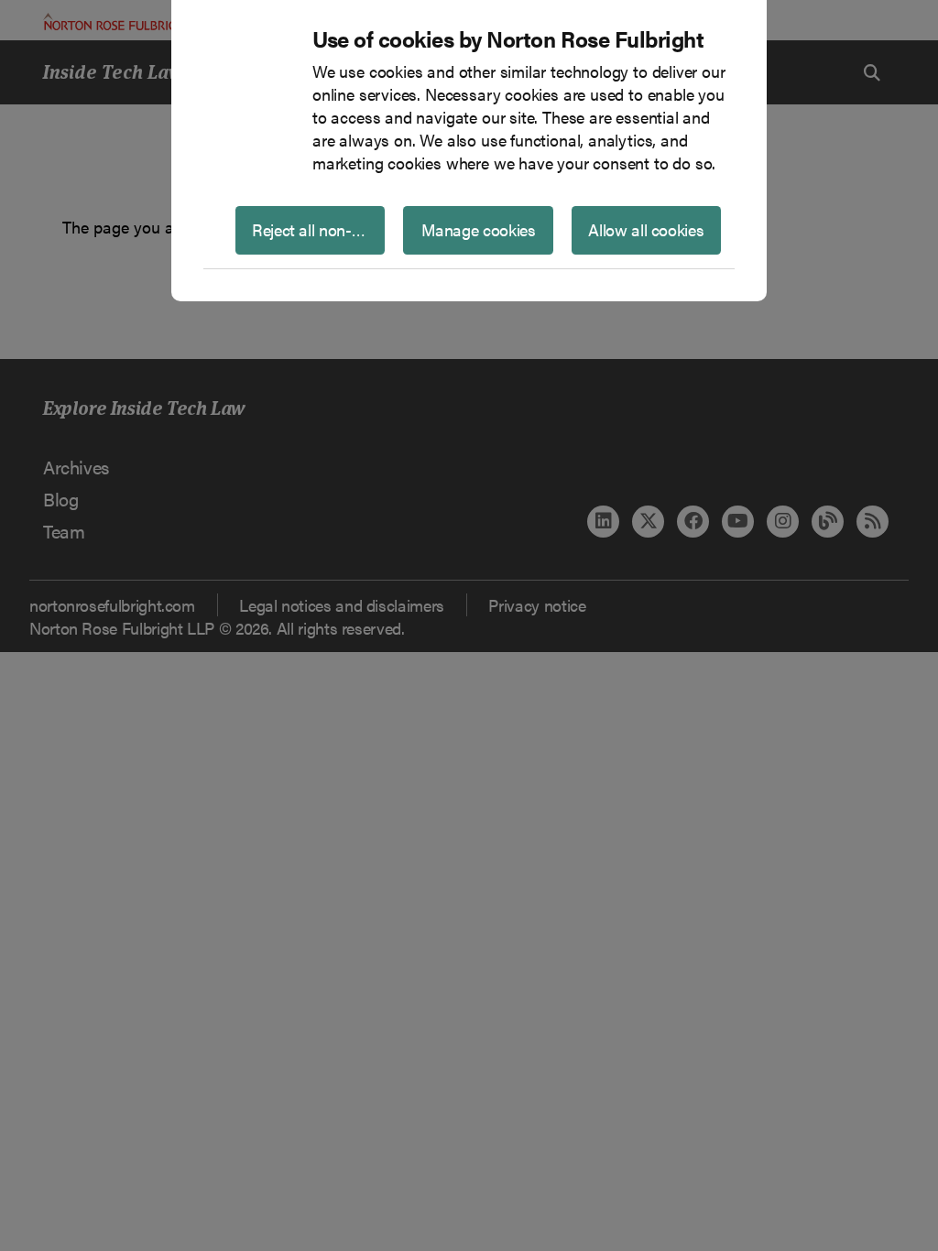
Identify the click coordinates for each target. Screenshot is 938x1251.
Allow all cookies (646, 229)
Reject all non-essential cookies (318, 229)
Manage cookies (478, 229)
